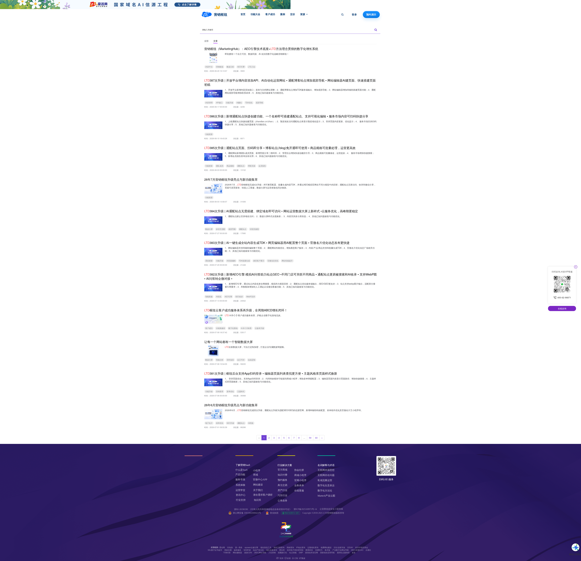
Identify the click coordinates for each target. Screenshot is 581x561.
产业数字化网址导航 (340, 550)
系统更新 (209, 260)
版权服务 (237, 550)
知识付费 (282, 475)
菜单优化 (230, 391)
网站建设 (258, 484)
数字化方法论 (325, 490)
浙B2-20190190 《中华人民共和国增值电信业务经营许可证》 (262, 509)
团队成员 (219, 165)
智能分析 (219, 359)
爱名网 (222, 547)
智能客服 (209, 296)
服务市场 (240, 479)
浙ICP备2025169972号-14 (305, 509)
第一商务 (238, 547)
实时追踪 (230, 359)
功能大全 (255, 14)
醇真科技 (309, 550)
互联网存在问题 (326, 475)
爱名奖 (282, 550)
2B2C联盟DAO (357, 550)
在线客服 (299, 490)
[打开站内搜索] (342, 14)
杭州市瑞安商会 (361, 547)
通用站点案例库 (343, 552)
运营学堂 (240, 490)
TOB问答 (227, 552)
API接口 (219, 102)
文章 (215, 40)
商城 (255, 474)
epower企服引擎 (251, 547)
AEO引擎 (241, 66)
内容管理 (209, 102)
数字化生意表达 (326, 485)
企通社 (368, 550)
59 (310, 437)
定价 (292, 14)
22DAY (350, 547)
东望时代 (318, 550)
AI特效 (250, 423)
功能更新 (209, 134)
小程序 (256, 470)
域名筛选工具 (265, 547)
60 (316, 437)
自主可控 (241, 359)
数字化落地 (233, 328)
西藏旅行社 (282, 552)
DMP (301, 552)
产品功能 (240, 474)
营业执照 (274, 513)
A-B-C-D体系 (246, 328)
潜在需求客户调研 (263, 495)
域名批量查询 (271, 550)
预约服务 (282, 480)
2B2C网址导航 (260, 552)
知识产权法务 (258, 550)
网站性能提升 (287, 260)
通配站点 (241, 165)
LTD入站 (251, 66)
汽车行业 (282, 495)
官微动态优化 (273, 260)
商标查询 (290, 547)
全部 (206, 40)
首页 (243, 14)
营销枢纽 (219, 66)
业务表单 (299, 485)
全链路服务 (220, 328)
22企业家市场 (339, 547)
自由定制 (251, 359)
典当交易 (282, 485)
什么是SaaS (241, 470)
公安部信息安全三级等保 (332, 509)
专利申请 (247, 550)
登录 (354, 14)
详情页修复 (254, 229)
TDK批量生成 (244, 260)
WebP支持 (250, 296)
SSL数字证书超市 (215, 550)
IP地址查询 (300, 547)
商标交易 (228, 550)
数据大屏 (209, 229)
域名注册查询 (279, 547)
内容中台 (209, 66)
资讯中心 (240, 495)
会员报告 (262, 165)
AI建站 (239, 102)
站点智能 (293, 552)
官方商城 (282, 469)
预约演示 (371, 14)
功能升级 (229, 102)
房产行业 (282, 490)
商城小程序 (300, 475)
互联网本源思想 (326, 470)
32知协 (230, 547)
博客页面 (251, 165)
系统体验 (240, 485)
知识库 (257, 500)
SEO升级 (230, 423)
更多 (354, 552)
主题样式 (241, 391)
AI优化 (218, 296)
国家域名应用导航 (327, 552)
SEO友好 (239, 296)
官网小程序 (300, 480)
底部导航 (259, 102)
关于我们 (258, 490)
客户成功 (270, 14)
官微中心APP (260, 479)
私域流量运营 (325, 480)
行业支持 (241, 500)
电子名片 (209, 423)
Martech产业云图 (326, 495)
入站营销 (272, 552)
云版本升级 (259, 328)
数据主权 (230, 66)
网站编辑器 (237, 552)
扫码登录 (219, 391)
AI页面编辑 (231, 260)
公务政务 (282, 500)
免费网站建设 (326, 547)
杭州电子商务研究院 (295, 550)
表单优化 (219, 423)
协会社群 (299, 470)
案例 (282, 14)
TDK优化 (249, 102)
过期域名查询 (312, 547)
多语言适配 (220, 229)
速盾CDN (248, 552)
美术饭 (327, 550)
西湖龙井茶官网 (311, 552)
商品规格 (230, 165)
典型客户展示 (258, 260)
